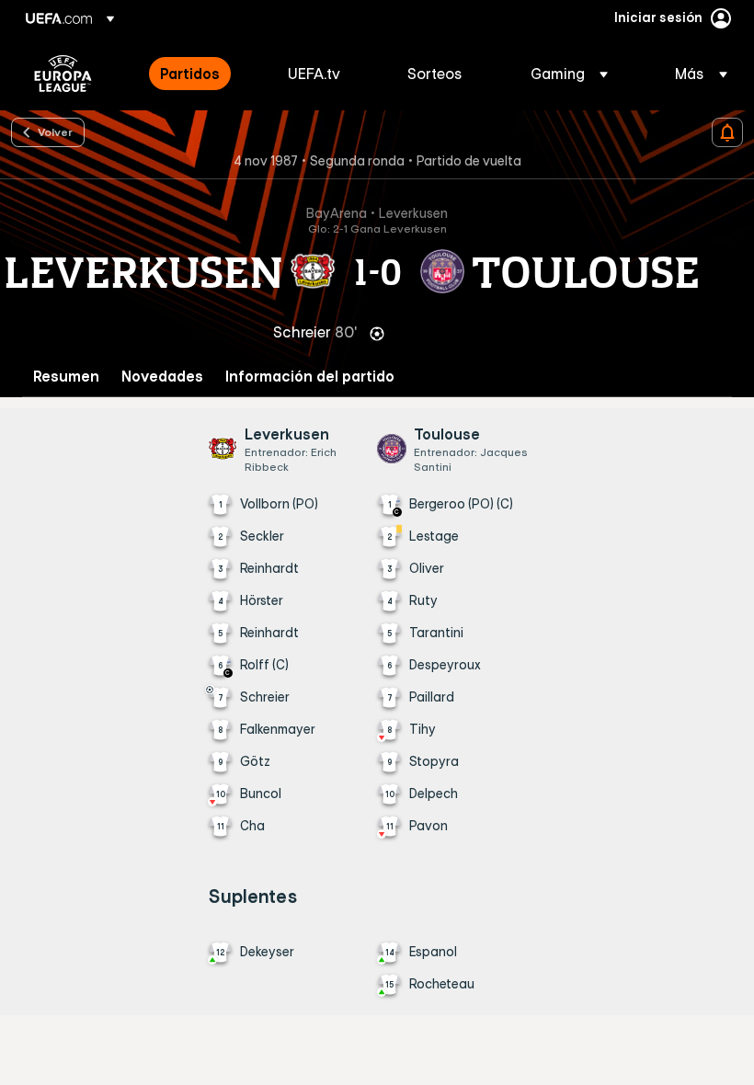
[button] (569, 73)
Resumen (66, 376)
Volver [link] (55, 131)
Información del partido (309, 376)
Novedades (162, 376)
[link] (190, 73)
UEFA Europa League (63, 73)
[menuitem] (201, 73)
